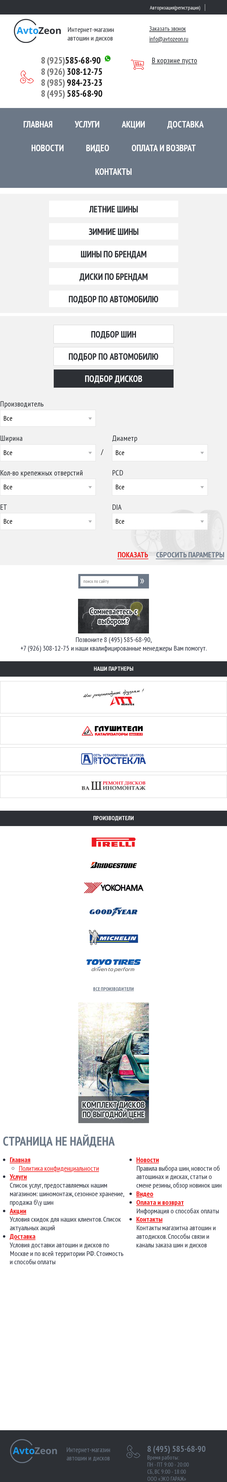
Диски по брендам (114, 276)
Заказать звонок (167, 28)
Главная (38, 124)
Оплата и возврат (164, 148)
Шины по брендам (114, 254)
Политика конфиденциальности (59, 1168)
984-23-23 (72, 82)
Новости (47, 148)
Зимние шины (114, 231)
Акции (133, 124)
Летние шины (113, 209)
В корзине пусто (174, 60)
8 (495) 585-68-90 (176, 1449)
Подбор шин (113, 334)
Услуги (87, 124)
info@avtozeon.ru (168, 39)
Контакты (113, 171)
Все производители (113, 989)
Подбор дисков (113, 378)
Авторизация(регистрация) (175, 7)
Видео (97, 148)
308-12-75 (72, 71)
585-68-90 (71, 60)
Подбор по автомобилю (113, 299)
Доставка (185, 124)
